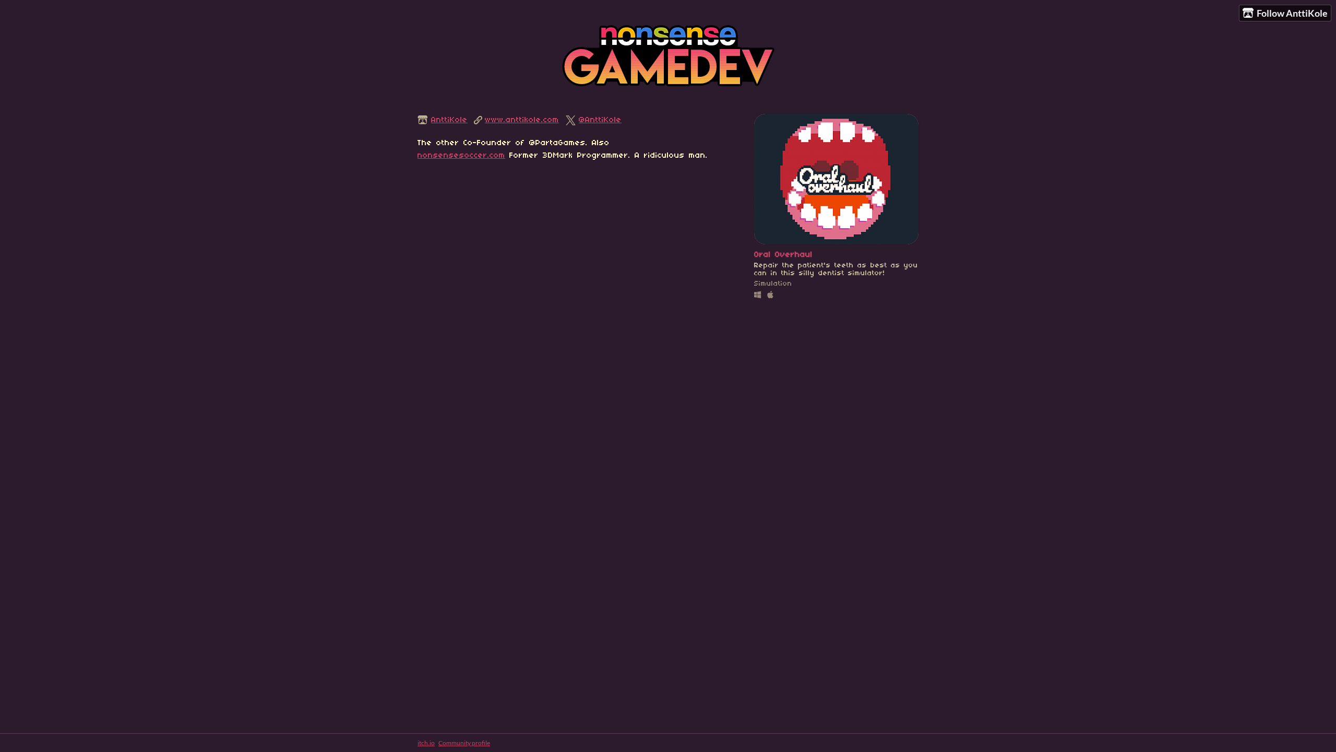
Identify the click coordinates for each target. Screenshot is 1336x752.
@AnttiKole (600, 120)
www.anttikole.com (522, 120)
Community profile (464, 743)
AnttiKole (449, 120)
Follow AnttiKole (1292, 13)
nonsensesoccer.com (461, 155)
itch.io (426, 743)
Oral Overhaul (783, 255)
